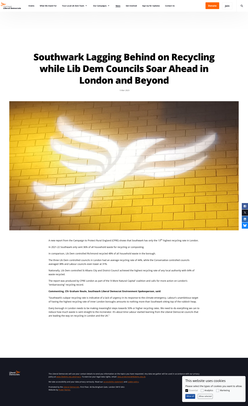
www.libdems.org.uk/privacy (68, 376)
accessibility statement (113, 382)
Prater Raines (64, 390)
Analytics (208, 390)
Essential (193, 390)
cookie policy (133, 382)
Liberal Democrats (71, 387)
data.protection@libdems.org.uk (131, 376)
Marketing (225, 390)
